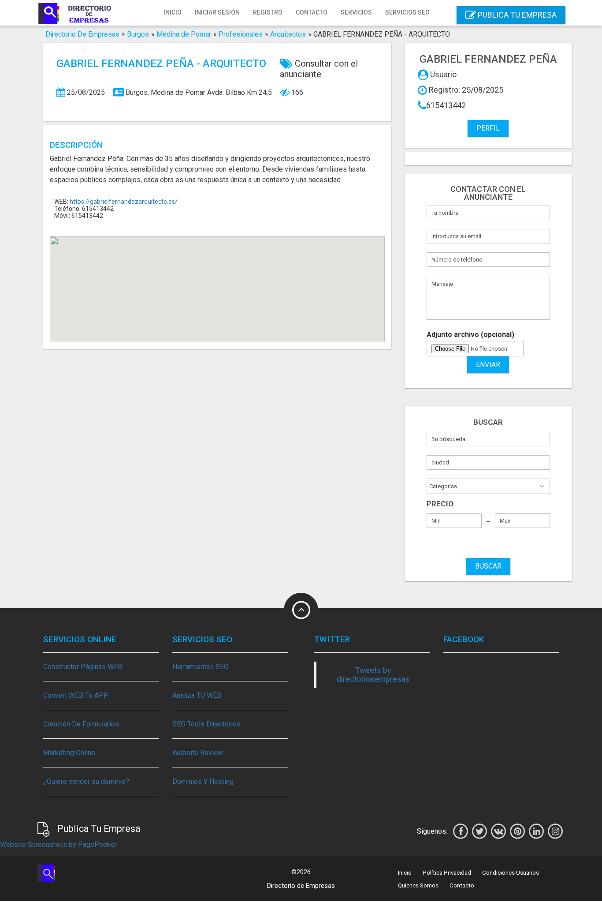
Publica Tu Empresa (516, 14)
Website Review (197, 753)
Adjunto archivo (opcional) (470, 334)
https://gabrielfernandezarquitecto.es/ (124, 201)
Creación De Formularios (81, 724)
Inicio (173, 12)
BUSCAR (488, 566)
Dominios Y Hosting (203, 781)
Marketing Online (69, 753)
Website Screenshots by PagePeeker (58, 844)
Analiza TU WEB (196, 695)
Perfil (488, 128)
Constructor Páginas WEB (82, 666)
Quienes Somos (418, 885)
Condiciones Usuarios (510, 872)
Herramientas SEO (200, 666)
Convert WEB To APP (75, 695)
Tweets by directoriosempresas (373, 675)
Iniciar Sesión (217, 12)
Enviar (488, 364)
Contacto (311, 12)
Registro (267, 12)
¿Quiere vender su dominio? (86, 781)
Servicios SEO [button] (407, 12)
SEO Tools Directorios (206, 724)
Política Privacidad (447, 872)
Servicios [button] (356, 12)
